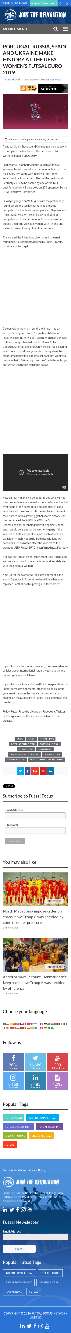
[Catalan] (11, 1023)
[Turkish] (42, 1027)
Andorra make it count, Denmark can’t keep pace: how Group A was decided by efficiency (35, 982)
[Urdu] (49, 1027)
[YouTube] (29, 1210)
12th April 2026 (10, 993)
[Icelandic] (59, 1023)
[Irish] (62, 1023)
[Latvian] (11, 1027)
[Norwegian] (14, 1027)
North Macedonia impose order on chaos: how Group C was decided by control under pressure (33, 917)
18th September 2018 (34, 79)
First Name (12, 824)
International (12, 79)
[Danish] (25, 1023)
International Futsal (23, 744)
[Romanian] (25, 1027)
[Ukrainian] (45, 1027)
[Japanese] (4, 1027)
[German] (45, 1023)
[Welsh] (52, 1027)
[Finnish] (38, 1023)
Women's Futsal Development (46, 759)
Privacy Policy (37, 1170)
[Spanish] (32, 1027)
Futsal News (47, 739)
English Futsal (41, 1135)
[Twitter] (11, 1210)
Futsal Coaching (49, 1126)
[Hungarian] (55, 1023)
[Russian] (28, 1027)
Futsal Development (18, 1126)
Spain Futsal (45, 749)
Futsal (31, 739)
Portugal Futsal (49, 744)
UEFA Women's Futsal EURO (24, 754)
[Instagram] (23, 1210)
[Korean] (8, 1027)
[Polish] (18, 1027)
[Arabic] (4, 1023)
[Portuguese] (21, 1027)
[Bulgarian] (8, 1023)
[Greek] (49, 1023)
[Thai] (38, 1027)
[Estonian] (35, 1023)
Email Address (14, 809)
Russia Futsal (26, 749)
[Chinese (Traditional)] (18, 1023)
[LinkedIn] (5, 1210)
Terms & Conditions (14, 1170)
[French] (42, 1023)
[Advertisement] (35, 289)
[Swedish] (35, 1027)
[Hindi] (52, 1023)
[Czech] (21, 1023)
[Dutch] (28, 1023)
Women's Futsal (16, 759)
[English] (32, 1023)
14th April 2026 (10, 927)
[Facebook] (17, 1210)
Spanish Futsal (15, 1135)
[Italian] (66, 1023)
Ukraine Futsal (52, 754)
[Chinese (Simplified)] (14, 1023)
